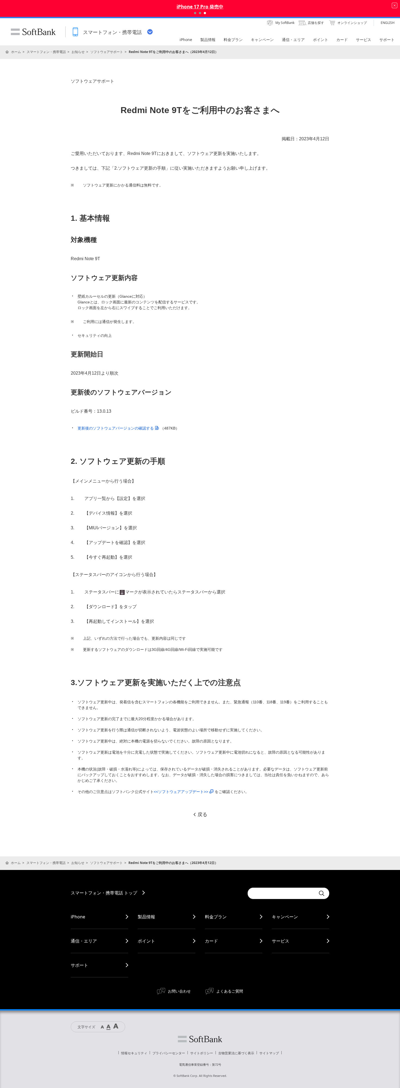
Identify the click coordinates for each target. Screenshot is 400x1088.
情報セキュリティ (134, 1053)
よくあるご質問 (229, 991)
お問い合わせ (179, 991)
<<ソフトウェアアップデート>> (181, 791)
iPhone (78, 917)
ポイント (146, 941)
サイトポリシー (201, 1053)
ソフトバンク (200, 1039)
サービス (280, 941)
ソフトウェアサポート (106, 51)
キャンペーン (285, 917)
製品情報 (146, 917)
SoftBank (33, 31)
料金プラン (216, 917)
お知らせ (78, 51)
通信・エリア (84, 941)
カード (211, 941)
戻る (202, 814)
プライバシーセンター (168, 1053)
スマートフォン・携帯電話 (46, 51)
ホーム (16, 51)
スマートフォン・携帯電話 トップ (104, 893)
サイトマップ (269, 1053)
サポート (79, 965)
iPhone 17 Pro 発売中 (200, 7)
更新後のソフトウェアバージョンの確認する (116, 428)
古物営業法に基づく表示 (236, 1053)
